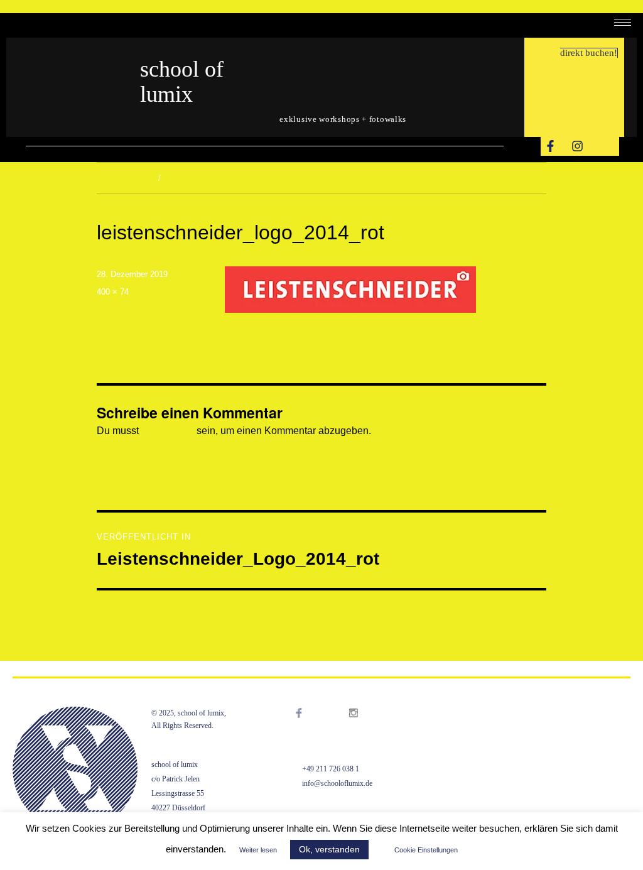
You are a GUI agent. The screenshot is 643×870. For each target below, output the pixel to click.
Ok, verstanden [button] (329, 849)
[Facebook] (312, 728)
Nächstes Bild (190, 178)
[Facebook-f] (550, 146)
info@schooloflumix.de (337, 783)
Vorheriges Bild (124, 178)
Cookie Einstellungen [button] (426, 850)
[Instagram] (577, 146)
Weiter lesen (258, 850)
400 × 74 (113, 291)
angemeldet (167, 430)
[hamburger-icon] (622, 22)
